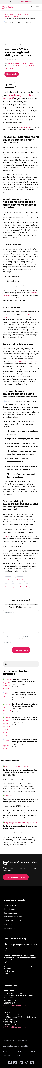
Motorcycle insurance (12, 917)
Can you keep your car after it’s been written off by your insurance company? (20, 956)
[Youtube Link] (32, 1063)
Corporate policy (9, 1040)
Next (19, 579)
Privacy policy (22, 1040)
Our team (7, 536)
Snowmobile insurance (13, 920)
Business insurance (11, 913)
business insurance (26, 127)
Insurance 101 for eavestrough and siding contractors (23, 680)
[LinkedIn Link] (20, 1063)
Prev (9, 579)
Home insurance (10, 909)
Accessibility (24, 1046)
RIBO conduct (8, 1051)
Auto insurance (9, 905)
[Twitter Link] (15, 1063)
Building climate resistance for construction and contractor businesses (25, 705)
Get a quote (11, 74)
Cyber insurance (10, 924)
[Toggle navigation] (37, 7)
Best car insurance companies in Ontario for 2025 (20, 967)
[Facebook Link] (9, 1063)
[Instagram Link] (26, 1063)
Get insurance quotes (15, 877)
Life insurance (9, 928)
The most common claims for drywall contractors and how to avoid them (25, 741)
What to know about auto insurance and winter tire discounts (20, 945)
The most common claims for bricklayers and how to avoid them (24, 718)
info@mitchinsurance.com (14, 1005)
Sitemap (32, 1051)
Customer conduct (21, 1051)
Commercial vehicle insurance (24, 361)
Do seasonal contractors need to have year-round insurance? (24, 694)
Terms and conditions (11, 1046)
